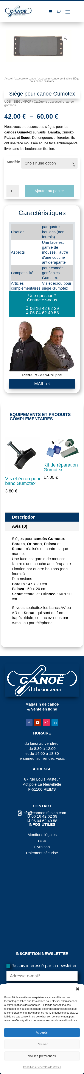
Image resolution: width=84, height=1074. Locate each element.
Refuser (42, 1044)
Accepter (42, 1032)
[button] (77, 989)
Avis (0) (19, 526)
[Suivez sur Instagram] (46, 722)
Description (24, 517)
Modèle (13, 162)
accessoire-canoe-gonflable (54, 78)
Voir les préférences (42, 1056)
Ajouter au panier (49, 191)
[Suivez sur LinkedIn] (54, 722)
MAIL (39, 383)
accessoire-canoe (25, 78)
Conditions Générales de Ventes (42, 1067)
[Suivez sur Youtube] (37, 722)
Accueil (9, 78)
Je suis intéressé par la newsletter (44, 965)
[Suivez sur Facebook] (29, 722)
